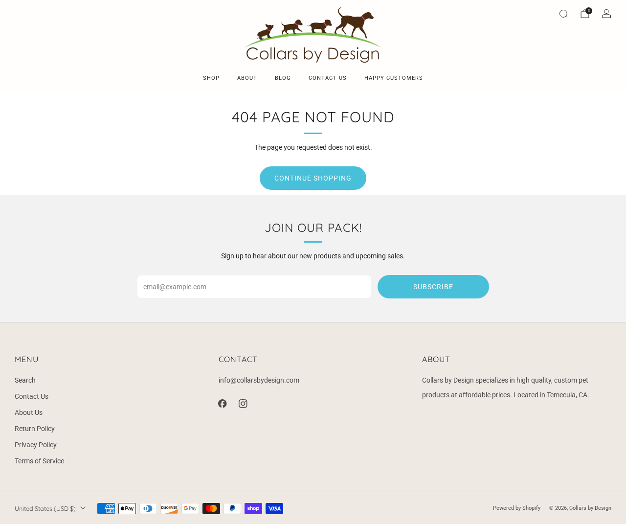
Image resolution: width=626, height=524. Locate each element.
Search (25, 380)
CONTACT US (328, 78)
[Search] (563, 14)
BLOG (283, 78)
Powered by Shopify (516, 508)
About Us (29, 412)
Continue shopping (313, 178)
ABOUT (247, 78)
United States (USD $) (45, 508)
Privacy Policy (36, 445)
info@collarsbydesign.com (259, 380)
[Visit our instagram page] (243, 403)
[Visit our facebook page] (222, 403)
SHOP (211, 78)
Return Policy (35, 429)
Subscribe (433, 287)
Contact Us (31, 396)
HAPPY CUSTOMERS (393, 78)
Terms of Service (39, 461)
